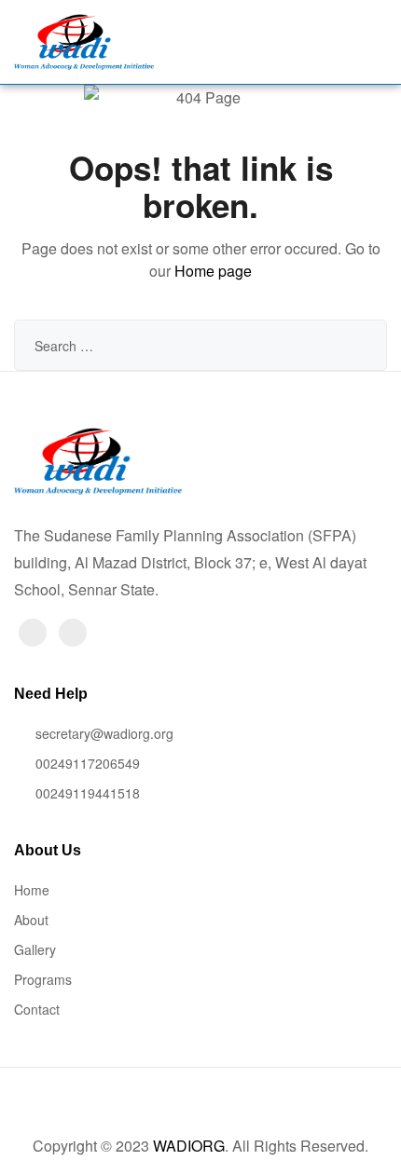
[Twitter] (73, 633)
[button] (294, 41)
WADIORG (189, 1145)
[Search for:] (200, 345)
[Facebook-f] (33, 633)
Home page (213, 270)
